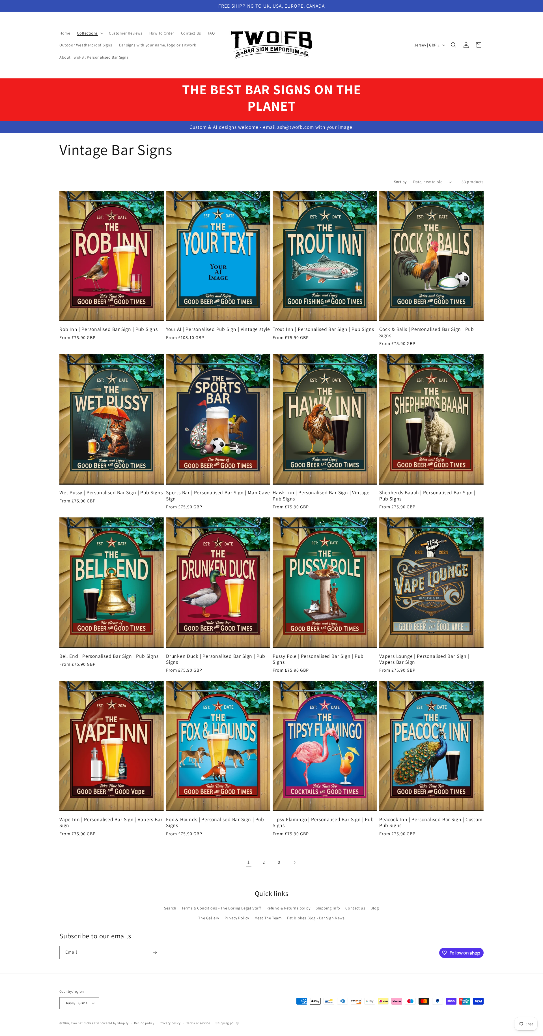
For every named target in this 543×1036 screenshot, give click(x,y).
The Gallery (208, 918)
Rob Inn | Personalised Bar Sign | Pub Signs (108, 329)
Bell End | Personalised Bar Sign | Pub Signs (109, 656)
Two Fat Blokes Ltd (85, 1023)
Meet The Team (268, 918)
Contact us (355, 908)
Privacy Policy (237, 918)
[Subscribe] (154, 952)
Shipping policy (227, 1023)
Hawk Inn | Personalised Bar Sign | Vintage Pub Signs (321, 495)
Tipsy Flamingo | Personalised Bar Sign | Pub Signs (323, 822)
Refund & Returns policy (288, 908)
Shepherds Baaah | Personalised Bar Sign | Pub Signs (427, 495)
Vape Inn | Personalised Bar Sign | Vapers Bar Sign (110, 822)
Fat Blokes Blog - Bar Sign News (316, 918)
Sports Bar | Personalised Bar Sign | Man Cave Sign (218, 495)
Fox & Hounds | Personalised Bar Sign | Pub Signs (215, 822)
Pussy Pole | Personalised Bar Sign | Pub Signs (318, 659)
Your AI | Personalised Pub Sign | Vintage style (218, 329)
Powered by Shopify (114, 1023)
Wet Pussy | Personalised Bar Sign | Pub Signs (111, 492)
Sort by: (401, 181)
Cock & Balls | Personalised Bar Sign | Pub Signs (426, 332)
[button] (89, 33)
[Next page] (294, 862)
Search (170, 908)
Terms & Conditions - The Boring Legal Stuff (221, 908)
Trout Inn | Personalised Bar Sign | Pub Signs (323, 329)
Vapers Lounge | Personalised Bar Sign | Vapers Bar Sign (424, 659)
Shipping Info (328, 908)
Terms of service (198, 1023)
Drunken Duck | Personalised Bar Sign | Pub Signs (215, 659)
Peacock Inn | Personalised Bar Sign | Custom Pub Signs (430, 822)
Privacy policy (170, 1023)
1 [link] (248, 862)
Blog (374, 908)
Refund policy (144, 1023)
